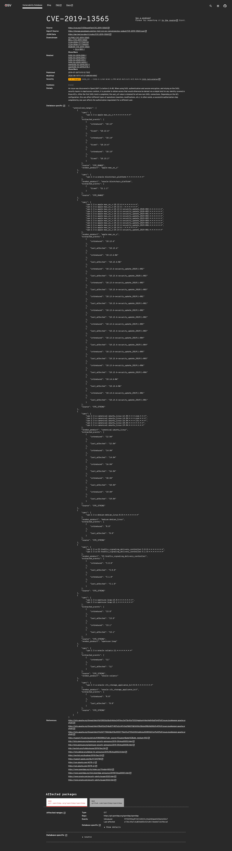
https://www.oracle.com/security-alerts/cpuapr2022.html (91, 780)
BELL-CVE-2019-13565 (77, 40)
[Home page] (8, 6)
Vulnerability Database (32, 5)
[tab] (66, 802)
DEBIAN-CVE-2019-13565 (79, 47)
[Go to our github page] (225, 5)
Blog (49, 5)
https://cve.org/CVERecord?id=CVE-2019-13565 (87, 28)
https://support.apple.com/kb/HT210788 (84, 759)
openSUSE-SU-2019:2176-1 (79, 67)
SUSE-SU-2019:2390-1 (77, 55)
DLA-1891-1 (80, 49)
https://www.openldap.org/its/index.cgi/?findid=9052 (90, 769)
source (88, 837)
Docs (68, 5)
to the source (169, 20)
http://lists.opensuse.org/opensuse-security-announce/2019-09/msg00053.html (100, 741)
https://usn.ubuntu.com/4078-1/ (81, 762)
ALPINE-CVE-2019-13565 (78, 38)
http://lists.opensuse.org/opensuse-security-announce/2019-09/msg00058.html (100, 745)
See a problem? (143, 18)
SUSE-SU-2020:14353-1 (77, 62)
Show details (113, 827)
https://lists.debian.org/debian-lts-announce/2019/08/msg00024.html (96, 752)
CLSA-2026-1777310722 (78, 42)
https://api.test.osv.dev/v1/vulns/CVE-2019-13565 (88, 34)
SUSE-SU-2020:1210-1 (77, 60)
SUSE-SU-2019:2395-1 (77, 58)
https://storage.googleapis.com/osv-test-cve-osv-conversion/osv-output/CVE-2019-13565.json (106, 31)
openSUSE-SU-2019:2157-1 (79, 65)
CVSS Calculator (150, 79)
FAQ (57, 5)
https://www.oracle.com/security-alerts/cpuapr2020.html (91, 776)
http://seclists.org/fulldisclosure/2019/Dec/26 (86, 748)
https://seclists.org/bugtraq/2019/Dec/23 (85, 755)
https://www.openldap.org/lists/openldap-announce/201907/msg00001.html (98, 773)
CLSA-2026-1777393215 (78, 45)
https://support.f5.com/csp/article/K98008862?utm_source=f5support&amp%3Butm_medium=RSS (107, 738)
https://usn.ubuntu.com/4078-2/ (81, 766)
